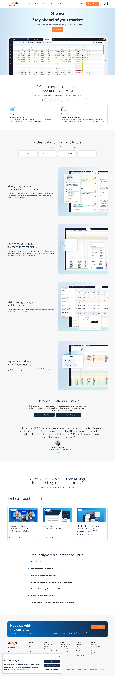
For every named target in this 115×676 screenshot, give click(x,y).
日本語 (93, 653)
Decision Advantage (96, 648)
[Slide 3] (59, 452)
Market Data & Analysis (65, 648)
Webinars (78, 653)
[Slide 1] (56, 452)
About (61, 4)
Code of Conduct (93, 669)
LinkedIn (8, 651)
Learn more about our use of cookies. (19, 669)
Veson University (64, 651)
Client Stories (79, 648)
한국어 (93, 657)
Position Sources (87, 154)
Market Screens (47, 154)
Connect (31, 644)
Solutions (37, 4)
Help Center (63, 653)
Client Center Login (102, 669)
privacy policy (69, 632)
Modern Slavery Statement (82, 669)
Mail (27, 154)
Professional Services (65, 644)
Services (45, 4)
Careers (93, 651)
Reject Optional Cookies (52, 665)
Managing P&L (47, 653)
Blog (77, 646)
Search (82, 4)
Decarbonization (48, 644)
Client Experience (64, 646)
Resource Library (80, 644)
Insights (30, 649)
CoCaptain (31, 651)
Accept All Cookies (52, 661)
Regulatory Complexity (49, 648)
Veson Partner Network (96, 646)
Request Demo (92, 4)
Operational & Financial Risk (51, 651)
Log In (104, 4)
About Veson (94, 644)
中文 (92, 655)
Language (84, 4)
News (77, 657)
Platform (29, 4)
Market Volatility (48, 646)
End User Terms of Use (65, 669)
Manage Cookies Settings (52, 669)
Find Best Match (67, 154)
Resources (53, 4)
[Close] (59, 657)
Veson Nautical (12, 4)
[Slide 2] (58, 452)
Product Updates (80, 655)
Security (73, 669)
